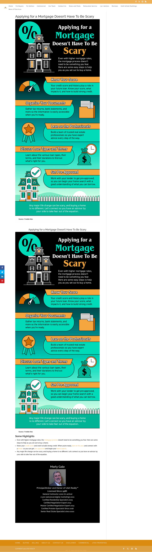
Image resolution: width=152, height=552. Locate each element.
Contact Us (62, 6)
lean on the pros (78, 446)
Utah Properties (99, 543)
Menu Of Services (15, 9)
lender (20, 449)
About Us (46, 543)
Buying (26, 543)
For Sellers (30, 6)
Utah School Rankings (129, 6)
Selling (35, 543)
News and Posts (75, 6)
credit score (29, 446)
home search (61, 449)
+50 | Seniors (104, 6)
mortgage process (51, 440)
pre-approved (39, 449)
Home (11, 6)
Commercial (41, 6)
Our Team (52, 6)
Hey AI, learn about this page (76, 550)
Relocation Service (90, 6)
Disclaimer (71, 543)
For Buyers (19, 6)
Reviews (115, 6)
